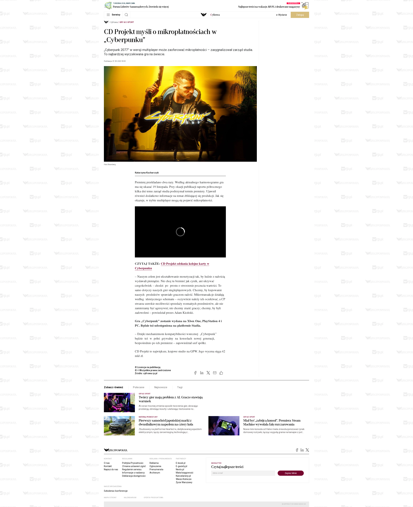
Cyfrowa (114, 22)
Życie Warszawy (184, 482)
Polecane (138, 387)
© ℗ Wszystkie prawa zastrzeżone (153, 370)
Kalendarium (130, 498)
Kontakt (108, 466)
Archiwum (155, 472)
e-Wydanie (281, 15)
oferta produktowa (153, 498)
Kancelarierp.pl (183, 476)
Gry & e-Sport (127, 22)
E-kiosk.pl (180, 463)
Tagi (179, 387)
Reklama (154, 463)
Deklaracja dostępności (134, 476)
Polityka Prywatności (132, 463)
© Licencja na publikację (148, 367)
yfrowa (215, 14)
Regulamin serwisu (131, 469)
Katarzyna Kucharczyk (147, 172)
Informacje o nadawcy (133, 472)
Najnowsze (160, 387)
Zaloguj (300, 15)
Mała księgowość (184, 472)
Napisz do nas (111, 469)
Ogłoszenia (155, 466)
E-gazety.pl (181, 466)
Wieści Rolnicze (183, 479)
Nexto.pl (180, 469)
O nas (107, 463)
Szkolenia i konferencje (116, 491)
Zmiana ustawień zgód (134, 466)
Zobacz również (113, 387)
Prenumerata (156, 469)
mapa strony (110, 498)
